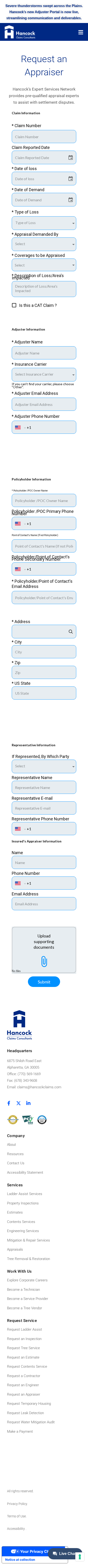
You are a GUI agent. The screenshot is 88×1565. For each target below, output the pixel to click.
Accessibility (16, 1529)
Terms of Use (16, 1516)
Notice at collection (20, 1559)
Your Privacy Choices (39, 1551)
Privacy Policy (17, 1504)
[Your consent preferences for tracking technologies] (79, 1556)
